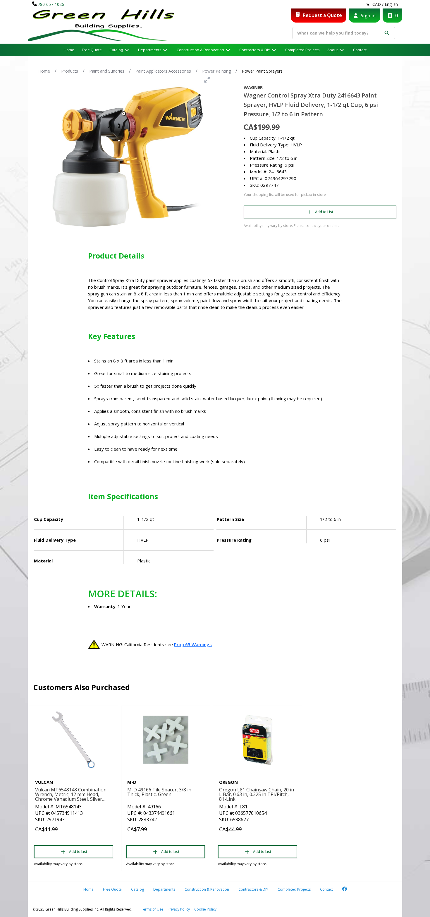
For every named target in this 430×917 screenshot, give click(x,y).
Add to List (324, 211)
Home (69, 49)
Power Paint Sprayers (262, 71)
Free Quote (92, 49)
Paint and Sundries (106, 71)
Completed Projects (302, 49)
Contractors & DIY (254, 49)
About (332, 49)
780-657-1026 (51, 4)
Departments (149, 49)
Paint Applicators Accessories (163, 71)
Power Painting (216, 71)
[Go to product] (74, 740)
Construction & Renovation (200, 49)
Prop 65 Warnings (193, 644)
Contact (360, 49)
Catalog (137, 889)
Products (69, 71)
